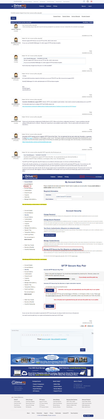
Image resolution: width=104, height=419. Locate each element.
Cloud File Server (17, 403)
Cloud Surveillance (18, 388)
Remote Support (86, 16)
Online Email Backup (57, 403)
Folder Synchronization (86, 403)
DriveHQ (45, 415)
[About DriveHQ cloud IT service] (19, 383)
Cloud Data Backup (57, 401)
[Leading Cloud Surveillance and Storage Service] (52, 359)
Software (48, 6)
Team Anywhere (66, 1)
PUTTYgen (29, 138)
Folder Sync (36, 1)
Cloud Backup (17, 405)
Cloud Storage (17, 401)
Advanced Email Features (72, 403)
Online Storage (29, 399)
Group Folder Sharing (86, 401)
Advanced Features (86, 399)
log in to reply (46, 339)
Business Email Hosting (72, 399)
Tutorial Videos (66, 16)
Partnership (39, 413)
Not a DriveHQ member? (59, 339)
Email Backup (69, 407)
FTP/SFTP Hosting (50, 1)
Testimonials (58, 413)
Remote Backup (56, 405)
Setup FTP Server (43, 401)
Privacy (51, 413)
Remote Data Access (30, 403)
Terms (33, 413)
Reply (13, 18)
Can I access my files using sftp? (34, 13)
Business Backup (56, 407)
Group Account (58, 1)
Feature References (18, 397)
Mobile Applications (86, 405)
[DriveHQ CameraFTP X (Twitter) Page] (87, 1)
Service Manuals (76, 16)
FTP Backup (42, 405)
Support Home (57, 16)
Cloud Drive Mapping (28, 1)
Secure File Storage (30, 405)
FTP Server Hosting (43, 403)
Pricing (55, 6)
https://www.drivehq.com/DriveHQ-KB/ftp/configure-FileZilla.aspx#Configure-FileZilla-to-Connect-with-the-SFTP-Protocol (49, 106)
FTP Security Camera (43, 407)
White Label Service (86, 407)
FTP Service (42, 399)
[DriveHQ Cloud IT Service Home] (19, 6)
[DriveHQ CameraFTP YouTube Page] (91, 1)
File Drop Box (42, 1)
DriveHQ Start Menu (18, 1)
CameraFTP (65, 413)
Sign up (83, 6)
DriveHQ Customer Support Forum (19, 13)
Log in (90, 6)
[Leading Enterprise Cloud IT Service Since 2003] (52, 371)
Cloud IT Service (18, 386)
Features (41, 6)
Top (92, 333)
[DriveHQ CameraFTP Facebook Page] (84, 1)
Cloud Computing (17, 407)
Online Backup (56, 399)
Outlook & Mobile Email (71, 405)
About (28, 413)
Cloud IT (16, 399)
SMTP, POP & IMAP (71, 401)
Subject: (13, 22)
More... (64, 158)
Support (46, 413)
